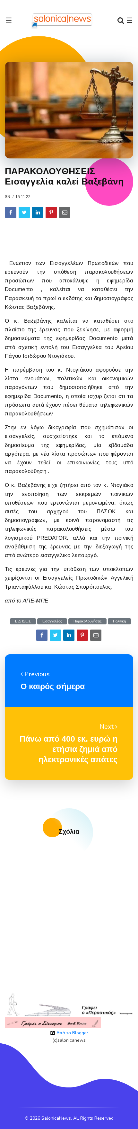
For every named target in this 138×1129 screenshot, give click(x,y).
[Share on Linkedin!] (37, 212)
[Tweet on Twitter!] (24, 212)
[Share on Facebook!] (10, 212)
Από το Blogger (71, 1033)
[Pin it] (51, 212)
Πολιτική (119, 621)
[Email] (64, 212)
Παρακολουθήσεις (87, 621)
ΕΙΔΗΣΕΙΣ (23, 621)
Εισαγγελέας (52, 621)
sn (7, 196)
